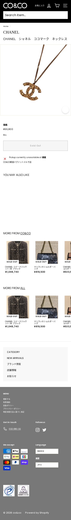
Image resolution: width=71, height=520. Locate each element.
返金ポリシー (8, 405)
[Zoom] (65, 109)
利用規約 (6, 402)
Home (5, 26)
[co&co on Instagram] (38, 430)
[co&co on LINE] (52, 429)
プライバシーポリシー (12, 409)
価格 (5, 125)
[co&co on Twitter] (44, 430)
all (22, 288)
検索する (6, 399)
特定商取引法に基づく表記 (13, 412)
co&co (25, 233)
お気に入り (39, 5)
